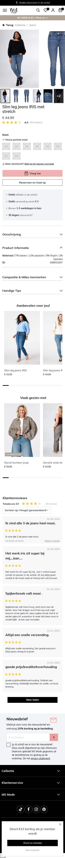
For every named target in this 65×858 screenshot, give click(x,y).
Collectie (20, 25)
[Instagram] (36, 809)
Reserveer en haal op (32, 182)
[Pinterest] (44, 809)
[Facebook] (28, 809)
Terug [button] (9, 25)
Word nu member (32, 843)
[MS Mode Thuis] (14, 10)
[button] (46, 10)
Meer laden (32, 699)
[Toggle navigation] (5, 10)
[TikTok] (20, 809)
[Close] (60, 824)
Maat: (5, 134)
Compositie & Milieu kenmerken (24, 277)
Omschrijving (11, 234)
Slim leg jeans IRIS (15, 370)
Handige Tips (11, 291)
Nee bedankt (32, 850)
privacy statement (40, 758)
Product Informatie (15, 248)
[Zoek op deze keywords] (38, 10)
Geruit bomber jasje (16, 462)
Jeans (32, 25)
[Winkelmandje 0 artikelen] (60, 10)
